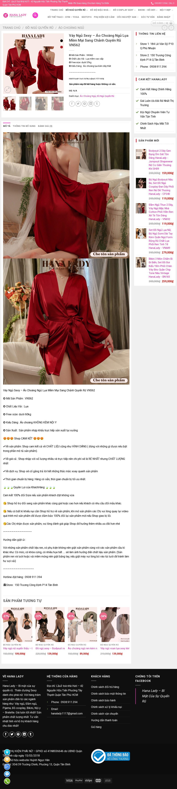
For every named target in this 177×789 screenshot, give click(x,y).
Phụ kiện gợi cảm (104, 17)
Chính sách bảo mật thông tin (108, 693)
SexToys (86, 17)
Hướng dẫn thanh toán (104, 720)
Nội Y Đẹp (165, 10)
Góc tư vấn (148, 17)
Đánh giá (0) (45, 126)
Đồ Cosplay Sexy (123, 10)
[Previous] (9, 64)
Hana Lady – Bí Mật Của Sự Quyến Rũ (155, 696)
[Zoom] (7, 89)
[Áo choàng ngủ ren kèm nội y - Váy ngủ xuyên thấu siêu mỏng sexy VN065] (82, 624)
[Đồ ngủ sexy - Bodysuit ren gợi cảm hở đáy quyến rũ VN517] (50, 624)
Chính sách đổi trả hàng (105, 687)
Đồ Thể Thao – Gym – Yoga (63, 17)
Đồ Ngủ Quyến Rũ (76, 10)
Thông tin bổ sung (24, 126)
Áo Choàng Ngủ (71, 28)
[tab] (6, 126)
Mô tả (6, 126)
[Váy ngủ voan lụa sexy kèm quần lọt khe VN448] (114, 624)
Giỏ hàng (96, 727)
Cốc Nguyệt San (126, 17)
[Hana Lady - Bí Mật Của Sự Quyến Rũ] (15, 15)
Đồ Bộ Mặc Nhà (99, 10)
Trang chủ (56, 10)
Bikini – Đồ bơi (146, 10)
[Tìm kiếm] (35, 15)
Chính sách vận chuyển (104, 713)
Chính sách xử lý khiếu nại (106, 707)
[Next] (58, 64)
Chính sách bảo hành (103, 700)
